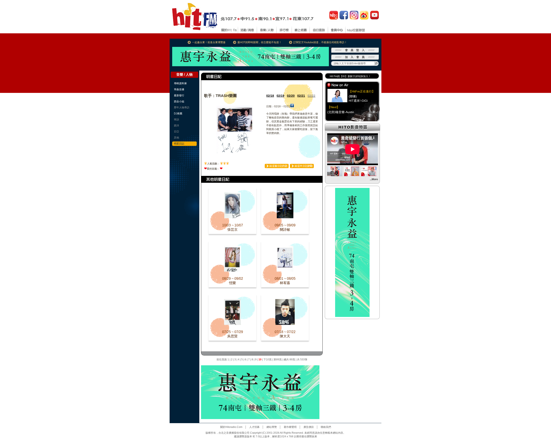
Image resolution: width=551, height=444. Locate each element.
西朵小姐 (179, 101)
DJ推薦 (178, 113)
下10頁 (267, 359)
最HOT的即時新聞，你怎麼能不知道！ (259, 42)
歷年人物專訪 (181, 107)
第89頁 (278, 359)
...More (374, 179)
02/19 (280, 95)
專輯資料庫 (180, 83)
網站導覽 (271, 427)
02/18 (270, 95)
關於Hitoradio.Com (231, 427)
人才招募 (254, 427)
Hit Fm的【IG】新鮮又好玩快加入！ (350, 76)
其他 (176, 137)
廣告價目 (308, 427)
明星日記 (179, 143)
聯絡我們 (326, 427)
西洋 (176, 125)
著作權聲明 (290, 427)
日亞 (176, 131)
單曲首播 (179, 89)
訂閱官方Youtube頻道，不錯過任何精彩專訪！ (320, 42)
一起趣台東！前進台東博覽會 (209, 42)
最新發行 (179, 95)
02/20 (291, 95)
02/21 (301, 95)
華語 (176, 119)
